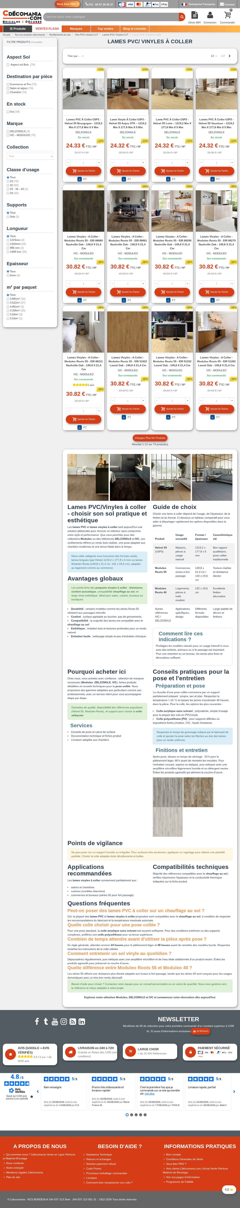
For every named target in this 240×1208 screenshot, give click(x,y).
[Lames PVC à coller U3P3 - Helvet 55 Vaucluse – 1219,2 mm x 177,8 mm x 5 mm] (216, 93)
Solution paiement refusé (101, 1163)
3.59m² (16, 314)
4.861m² (17, 306)
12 (213, 55)
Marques (76, 28)
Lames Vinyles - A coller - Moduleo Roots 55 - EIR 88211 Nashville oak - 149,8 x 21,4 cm (83, 363)
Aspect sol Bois (22, 64)
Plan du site (13, 1177)
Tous (13, 177)
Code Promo (93, 1168)
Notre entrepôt (14, 1167)
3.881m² (18, 298)
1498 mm (18, 251)
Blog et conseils (134, 28)
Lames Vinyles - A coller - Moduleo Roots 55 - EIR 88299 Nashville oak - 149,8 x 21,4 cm (172, 242)
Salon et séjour (21, 88)
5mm (15, 275)
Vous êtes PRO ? (176, 1163)
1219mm (17, 239)
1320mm (18, 243)
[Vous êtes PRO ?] (164, 1164)
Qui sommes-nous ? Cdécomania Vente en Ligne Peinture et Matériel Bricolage (39, 1156)
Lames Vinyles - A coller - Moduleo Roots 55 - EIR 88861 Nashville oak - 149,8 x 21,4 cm (128, 242)
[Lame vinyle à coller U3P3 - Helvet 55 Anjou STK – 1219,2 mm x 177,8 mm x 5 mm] (127, 93)
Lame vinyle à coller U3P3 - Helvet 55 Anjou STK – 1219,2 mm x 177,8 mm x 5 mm (127, 123)
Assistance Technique (99, 1154)
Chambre (18, 92)
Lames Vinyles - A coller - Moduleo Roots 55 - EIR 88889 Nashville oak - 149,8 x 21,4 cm (83, 242)
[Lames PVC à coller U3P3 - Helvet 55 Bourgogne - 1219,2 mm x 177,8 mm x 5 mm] (83, 93)
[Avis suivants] (234, 1091)
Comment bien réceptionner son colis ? (109, 1182)
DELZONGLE (20, 131)
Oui (15, 111)
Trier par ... (74, 55)
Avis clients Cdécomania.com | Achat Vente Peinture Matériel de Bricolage (195, 1170)
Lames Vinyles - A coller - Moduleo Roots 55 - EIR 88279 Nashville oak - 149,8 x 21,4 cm (216, 242)
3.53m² (16, 318)
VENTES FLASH (47, 28)
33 (14, 192)
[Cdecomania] (22, 17)
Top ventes (105, 28)
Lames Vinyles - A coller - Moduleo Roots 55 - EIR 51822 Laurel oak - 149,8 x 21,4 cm (128, 361)
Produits (20, 28)
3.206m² (18, 310)
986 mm (17, 247)
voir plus (149, 1093)
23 (14, 181)
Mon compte (173, 1154)
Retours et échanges (98, 1159)
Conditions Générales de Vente (184, 1159)
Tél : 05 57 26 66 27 (101, 4)
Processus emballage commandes (106, 1173)
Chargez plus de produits (150, 437)
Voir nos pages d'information (183, 1177)
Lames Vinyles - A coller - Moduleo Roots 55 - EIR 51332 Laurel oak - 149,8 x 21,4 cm (172, 361)
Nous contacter (15, 1163)
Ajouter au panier (86, 171)
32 (14, 185)
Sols (14, 216)
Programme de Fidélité (179, 1181)
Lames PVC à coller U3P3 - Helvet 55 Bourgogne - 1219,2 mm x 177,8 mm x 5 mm (83, 123)
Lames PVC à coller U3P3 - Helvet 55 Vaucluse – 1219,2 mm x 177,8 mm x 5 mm (216, 123)
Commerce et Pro (23, 84)
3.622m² (18, 302)
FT (85, 179)
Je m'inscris (202, 1031)
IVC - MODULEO (23, 135)
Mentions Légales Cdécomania (24, 1172)
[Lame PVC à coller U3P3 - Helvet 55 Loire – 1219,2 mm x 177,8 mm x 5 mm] (172, 93)
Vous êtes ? (67, 4)
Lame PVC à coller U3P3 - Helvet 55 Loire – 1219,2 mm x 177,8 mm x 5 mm (172, 123)
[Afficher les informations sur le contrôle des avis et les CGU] (31, 1096)
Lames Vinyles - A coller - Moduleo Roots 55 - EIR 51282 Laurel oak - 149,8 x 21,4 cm (216, 361)
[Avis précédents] (37, 1091)
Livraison (91, 1177)
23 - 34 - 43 (19, 189)
